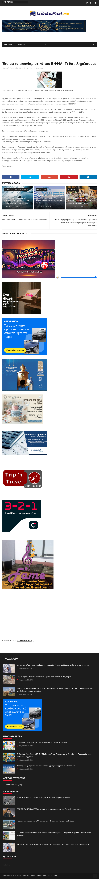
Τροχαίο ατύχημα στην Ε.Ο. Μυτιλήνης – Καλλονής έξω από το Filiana (45, 821)
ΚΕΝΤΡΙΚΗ (8, 45)
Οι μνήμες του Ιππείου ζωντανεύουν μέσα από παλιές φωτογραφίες (44, 677)
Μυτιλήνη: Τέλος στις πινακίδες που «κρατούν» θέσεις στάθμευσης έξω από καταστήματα (53, 665)
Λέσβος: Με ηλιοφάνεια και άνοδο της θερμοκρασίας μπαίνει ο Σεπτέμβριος (47, 766)
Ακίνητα (32, 68)
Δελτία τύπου (41, 189)
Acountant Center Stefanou (16, 189)
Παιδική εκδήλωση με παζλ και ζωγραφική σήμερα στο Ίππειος (42, 742)
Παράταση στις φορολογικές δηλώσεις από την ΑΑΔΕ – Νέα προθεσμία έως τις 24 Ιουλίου (16, 200)
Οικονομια (39, 68)
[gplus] (91, 3)
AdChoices (6, 865)
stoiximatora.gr (25, 640)
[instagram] (95, 3)
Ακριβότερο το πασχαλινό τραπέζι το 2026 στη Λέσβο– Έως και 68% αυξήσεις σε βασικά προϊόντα (81, 200)
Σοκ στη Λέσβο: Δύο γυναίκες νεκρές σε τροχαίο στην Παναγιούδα (43, 797)
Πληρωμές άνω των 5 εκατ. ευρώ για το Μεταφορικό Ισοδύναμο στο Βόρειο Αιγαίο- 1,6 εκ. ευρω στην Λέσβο (50, 199)
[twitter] (87, 3)
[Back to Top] (95, 876)
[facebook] (83, 3)
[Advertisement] (32, 36)
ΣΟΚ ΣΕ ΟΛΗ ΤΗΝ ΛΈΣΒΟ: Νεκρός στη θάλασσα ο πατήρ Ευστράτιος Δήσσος (49, 809)
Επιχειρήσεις (73, 189)
